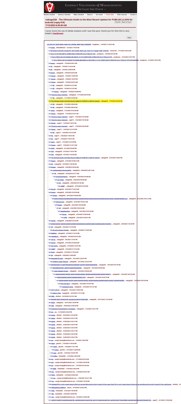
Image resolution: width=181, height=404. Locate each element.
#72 (53, 271)
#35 (50, 154)
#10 (50, 76)
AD (51, 66)
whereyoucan (60, 202)
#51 (58, 208)
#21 (50, 110)
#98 (50, 365)
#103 (50, 375)
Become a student (49, 15)
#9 (49, 73)
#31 (50, 142)
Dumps (52, 47)
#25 (50, 123)
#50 (56, 205)
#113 (50, 400)
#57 (50, 227)
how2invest (58, 33)
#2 (49, 51)
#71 (51, 268)
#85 (50, 312)
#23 (50, 117)
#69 (51, 261)
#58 (51, 230)
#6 (49, 63)
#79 (51, 293)
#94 (50, 340)
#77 (61, 287)
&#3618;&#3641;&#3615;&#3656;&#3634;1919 (71, 277)
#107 (50, 381)
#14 (51, 88)
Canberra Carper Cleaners (60, 261)
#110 (50, 391)
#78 (50, 290)
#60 (50, 236)
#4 (51, 57)
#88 (50, 321)
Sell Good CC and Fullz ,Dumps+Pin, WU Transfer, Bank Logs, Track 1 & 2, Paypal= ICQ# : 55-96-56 (79, 51)
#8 (49, 69)
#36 (50, 158)
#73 (55, 274)
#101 (51, 346)
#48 (53, 198)
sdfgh (54, 368)
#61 (50, 239)
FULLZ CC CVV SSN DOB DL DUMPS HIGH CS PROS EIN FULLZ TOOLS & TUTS (72, 54)
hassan (52, 63)
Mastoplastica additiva (59, 387)
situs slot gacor (65, 283)
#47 (51, 195)
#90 (50, 328)
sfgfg (52, 296)
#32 (50, 145)
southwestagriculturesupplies (62, 170)
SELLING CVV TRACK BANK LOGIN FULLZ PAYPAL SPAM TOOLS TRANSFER (69, 44)
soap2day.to (54, 236)
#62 (50, 243)
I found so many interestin (59, 95)
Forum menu (110, 15)
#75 (58, 280)
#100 (50, 372)
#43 (56, 180)
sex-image (60, 180)
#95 (50, 343)
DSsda (53, 302)
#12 (50, 82)
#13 (51, 85)
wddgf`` (63, 186)
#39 (50, 167)
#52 (59, 211)
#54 (62, 217)
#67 (50, 255)
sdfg (53, 391)
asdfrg (55, 356)
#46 (50, 192)
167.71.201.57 (55, 290)
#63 (50, 246)
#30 (50, 139)
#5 (53, 60)
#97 (50, 362)
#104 (51, 353)
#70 (50, 265)
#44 (58, 183)
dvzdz (53, 252)
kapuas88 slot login (57, 258)
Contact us (133, 15)
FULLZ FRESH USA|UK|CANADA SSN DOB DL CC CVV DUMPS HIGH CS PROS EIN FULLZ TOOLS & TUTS (82, 57)
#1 (49, 47)
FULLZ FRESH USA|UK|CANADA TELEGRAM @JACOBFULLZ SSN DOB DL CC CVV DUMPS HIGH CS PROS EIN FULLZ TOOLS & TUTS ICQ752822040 (96, 60)
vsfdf (65, 217)
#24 (50, 120)
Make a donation (79, 15)
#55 (50, 221)
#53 (61, 214)
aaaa (54, 353)
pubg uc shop (57, 293)
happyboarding (65, 211)
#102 (53, 350)
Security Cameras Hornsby (61, 230)
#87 (50, 318)
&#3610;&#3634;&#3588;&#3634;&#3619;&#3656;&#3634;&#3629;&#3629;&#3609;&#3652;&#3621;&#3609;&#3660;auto (90, 198)
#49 (55, 202)
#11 (50, 79)
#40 (51, 170)
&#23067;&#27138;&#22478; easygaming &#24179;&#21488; (69, 299)
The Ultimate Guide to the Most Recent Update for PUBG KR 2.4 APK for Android (75, 101)
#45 (50, 189)
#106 (51, 356)
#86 (50, 315)
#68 (50, 258)
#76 (59, 283)
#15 (53, 91)
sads (52, 306)
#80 (50, 296)
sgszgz (53, 315)
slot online (54, 246)
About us (90, 15)
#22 (50, 113)
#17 (51, 98)
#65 (59, 186)
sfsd (52, 151)
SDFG (53, 375)
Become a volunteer (64, 15)
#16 (50, 95)
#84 (50, 309)
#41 (53, 173)
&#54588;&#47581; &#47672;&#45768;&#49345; (67, 268)
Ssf (52, 227)
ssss (52, 362)
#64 (50, 249)
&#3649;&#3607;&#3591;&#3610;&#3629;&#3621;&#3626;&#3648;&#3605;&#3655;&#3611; (83, 274)
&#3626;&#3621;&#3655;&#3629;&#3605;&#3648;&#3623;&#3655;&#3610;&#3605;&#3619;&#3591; (81, 224)
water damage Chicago (61, 271)
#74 (56, 277)
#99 (51, 368)
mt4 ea (53, 239)
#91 (50, 331)
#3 (49, 54)
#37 (50, 161)
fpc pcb (53, 189)
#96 (50, 359)
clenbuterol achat (67, 287)
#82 (50, 302)
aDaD (52, 148)
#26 (50, 126)
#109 (50, 387)
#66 (50, 252)
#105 (51, 378)
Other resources (122, 15)
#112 (50, 397)
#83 (50, 306)
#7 (49, 66)
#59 (50, 233)
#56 (50, 224)
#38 (50, 164)
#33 (50, 148)
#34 (50, 151)
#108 (50, 384)
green (53, 110)
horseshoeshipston (62, 176)
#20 (51, 107)
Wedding (53, 233)
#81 (50, 299)
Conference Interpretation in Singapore (63, 309)
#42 (55, 176)
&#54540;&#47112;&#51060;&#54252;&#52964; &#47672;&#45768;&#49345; (74, 265)
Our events (99, 15)
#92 (50, 334)
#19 (51, 104)
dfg (53, 394)
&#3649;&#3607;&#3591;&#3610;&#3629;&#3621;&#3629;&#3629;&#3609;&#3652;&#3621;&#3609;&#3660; (91, 280)
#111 (50, 394)
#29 (50, 136)
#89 (50, 324)
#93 (50, 337)
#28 (51, 132)
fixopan (53, 167)
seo (52, 312)
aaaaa (53, 343)
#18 (50, 101)
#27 (50, 129)
